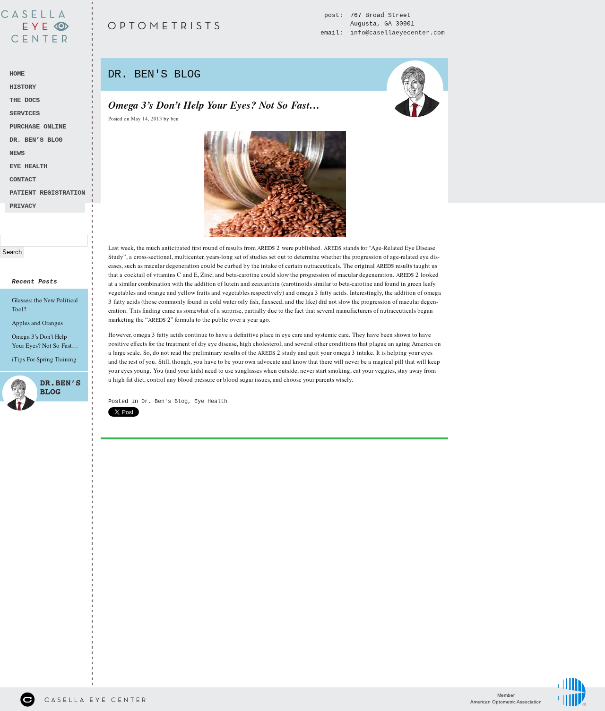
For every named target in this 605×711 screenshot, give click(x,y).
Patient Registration (47, 193)
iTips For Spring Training (44, 359)
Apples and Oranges (37, 322)
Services (24, 113)
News (17, 153)
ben (175, 118)
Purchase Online (37, 126)
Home (17, 73)
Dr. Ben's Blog (164, 401)
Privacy (22, 206)
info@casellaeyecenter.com (397, 32)
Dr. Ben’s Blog (35, 140)
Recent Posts (34, 281)
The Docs (24, 100)
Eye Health (28, 166)
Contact (22, 179)
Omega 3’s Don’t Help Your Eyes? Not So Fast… (45, 341)
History (22, 87)
